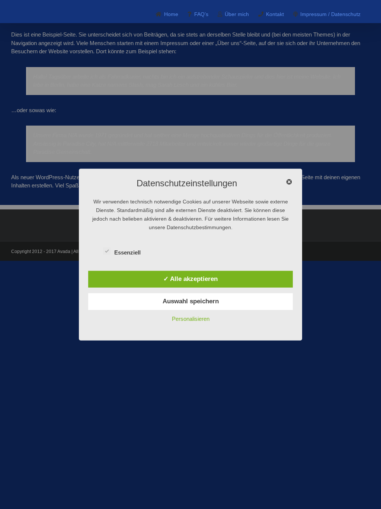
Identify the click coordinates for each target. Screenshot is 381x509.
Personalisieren (190, 318)
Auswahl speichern (191, 301)
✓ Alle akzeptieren (190, 278)
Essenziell (127, 252)
